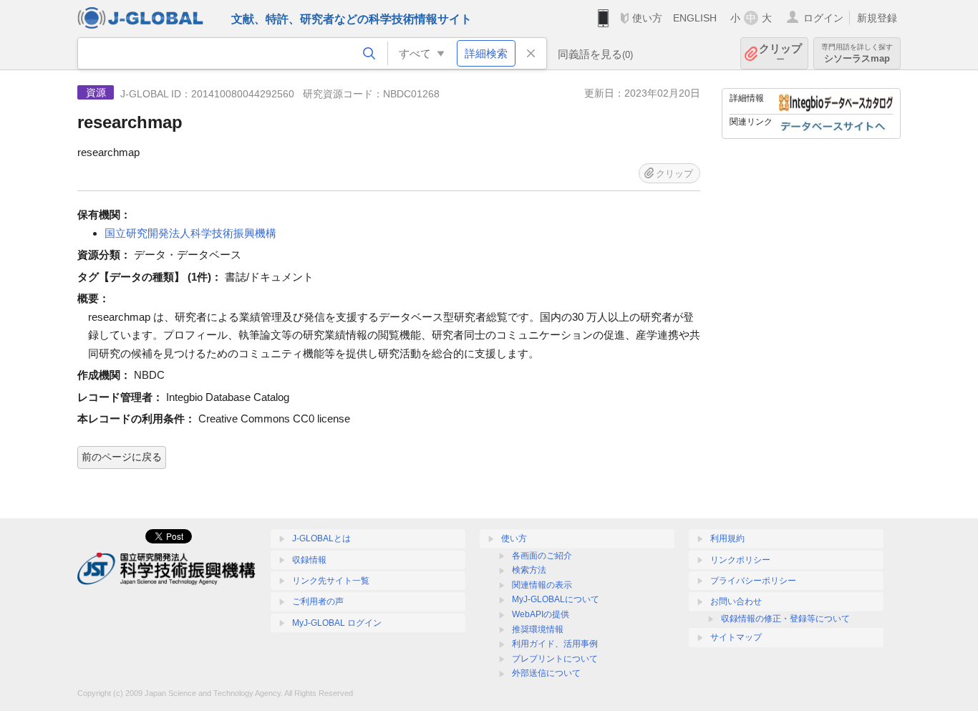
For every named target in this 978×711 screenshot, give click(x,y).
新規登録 (877, 18)
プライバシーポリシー (753, 581)
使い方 (647, 18)
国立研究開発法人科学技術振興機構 (190, 233)
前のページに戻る (122, 457)
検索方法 (529, 570)
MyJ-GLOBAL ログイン (337, 623)
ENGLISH (695, 18)
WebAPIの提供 (540, 614)
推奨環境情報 (537, 629)
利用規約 (727, 538)
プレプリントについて (555, 659)
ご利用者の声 (318, 601)
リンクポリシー (740, 560)
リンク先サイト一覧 (330, 581)
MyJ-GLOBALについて (555, 599)
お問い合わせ (736, 601)
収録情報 (309, 560)
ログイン (823, 18)
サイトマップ (736, 637)
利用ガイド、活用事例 (555, 644)
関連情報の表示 (542, 585)
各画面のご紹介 (542, 556)
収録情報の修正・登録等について (785, 619)
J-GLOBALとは (321, 538)
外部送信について (546, 673)
